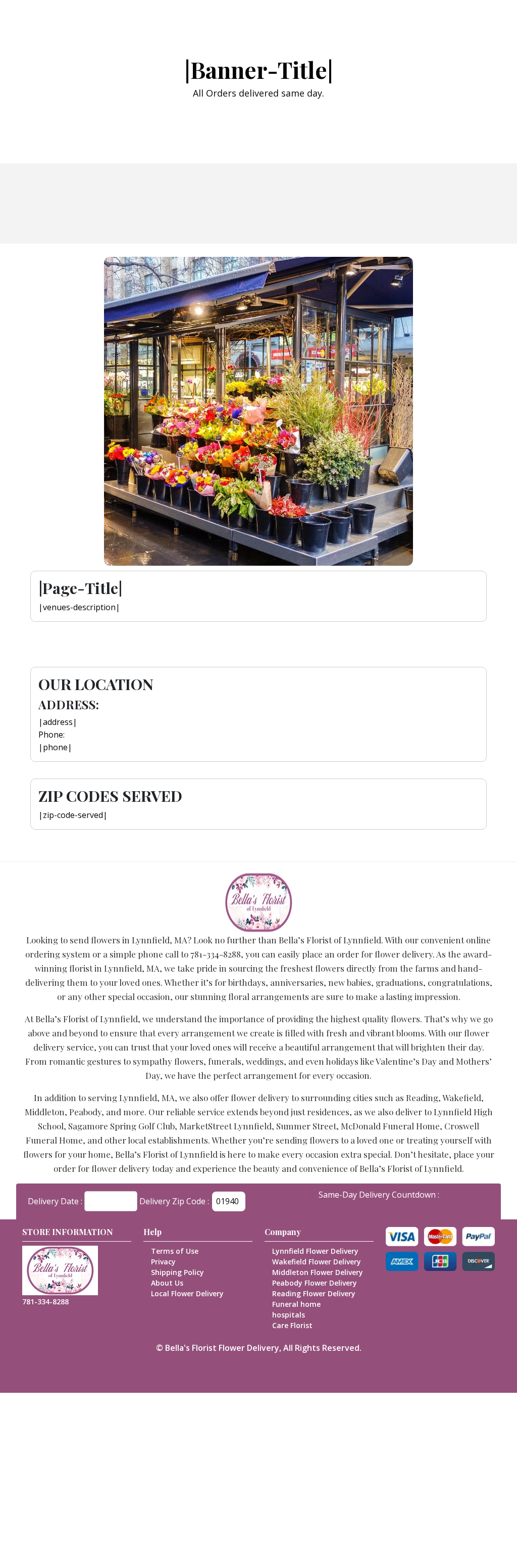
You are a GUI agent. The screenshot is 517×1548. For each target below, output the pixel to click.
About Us (167, 1283)
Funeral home (296, 1304)
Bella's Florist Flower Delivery (222, 1347)
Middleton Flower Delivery (317, 1272)
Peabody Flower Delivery (314, 1283)
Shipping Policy (177, 1272)
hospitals (288, 1314)
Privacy (163, 1261)
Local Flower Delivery (187, 1293)
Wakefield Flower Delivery (316, 1261)
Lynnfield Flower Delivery (315, 1251)
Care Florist (292, 1325)
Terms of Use (174, 1251)
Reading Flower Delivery (313, 1293)
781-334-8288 (45, 1301)
